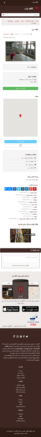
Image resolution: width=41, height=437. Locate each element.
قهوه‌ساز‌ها (20, 419)
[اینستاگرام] (17, 337)
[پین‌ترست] (21, 337)
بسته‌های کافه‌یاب (20, 421)
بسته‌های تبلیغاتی (20, 406)
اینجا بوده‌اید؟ (20, 141)
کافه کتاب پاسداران (29, 235)
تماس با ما (20, 373)
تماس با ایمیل (20, 88)
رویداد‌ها (20, 400)
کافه (11, 34)
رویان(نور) (5, 34)
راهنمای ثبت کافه (20, 392)
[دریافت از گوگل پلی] (30, 309)
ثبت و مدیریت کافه (20, 390)
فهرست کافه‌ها (20, 385)
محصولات (20, 414)
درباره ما (20, 371)
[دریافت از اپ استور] (11, 309)
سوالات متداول (20, 375)
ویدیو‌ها (20, 402)
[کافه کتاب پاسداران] (20, 235)
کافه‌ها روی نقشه (20, 387)
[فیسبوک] (24, 337)
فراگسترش (16, 433)
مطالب (20, 404)
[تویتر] (27, 337)
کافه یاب (35, 2)
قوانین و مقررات (20, 378)
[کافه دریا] (20, 51)
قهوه (20, 416)
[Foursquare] (14, 337)
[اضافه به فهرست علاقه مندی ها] (20, 146)
